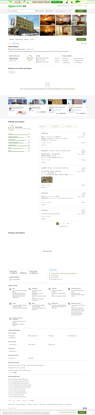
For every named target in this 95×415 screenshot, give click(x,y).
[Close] (92, 412)
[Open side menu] (85, 6)
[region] (47, 412)
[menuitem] (63, 6)
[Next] (86, 107)
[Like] (82, 43)
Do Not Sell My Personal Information (68, 412)
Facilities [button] (32, 39)
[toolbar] (45, 11)
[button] (15, 6)
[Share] (85, 43)
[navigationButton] (54, 223)
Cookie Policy (46, 413)
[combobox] (21, 11)
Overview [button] (11, 39)
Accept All (82, 412)
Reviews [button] (26, 39)
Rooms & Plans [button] (19, 39)
